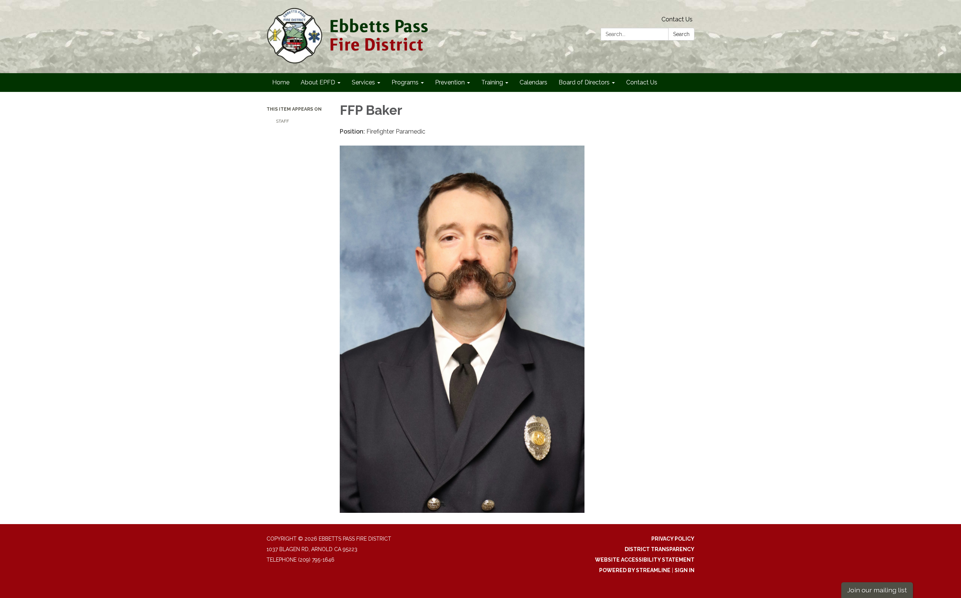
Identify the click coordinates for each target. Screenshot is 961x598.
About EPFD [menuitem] (318, 82)
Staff (282, 121)
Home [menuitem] (280, 82)
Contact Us (677, 19)
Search (681, 34)
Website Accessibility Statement (644, 560)
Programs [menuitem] (405, 82)
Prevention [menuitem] (450, 82)
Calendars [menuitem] (533, 82)
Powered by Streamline (634, 570)
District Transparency (659, 549)
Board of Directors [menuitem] (584, 82)
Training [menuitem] (492, 82)
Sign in (684, 570)
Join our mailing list (877, 590)
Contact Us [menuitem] (641, 82)
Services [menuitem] (363, 82)
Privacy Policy (672, 539)
